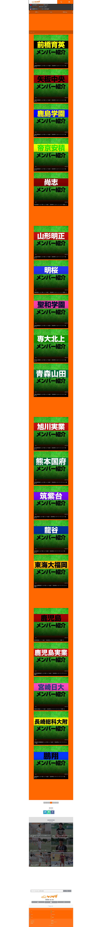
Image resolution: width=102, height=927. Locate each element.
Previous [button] (29, 12)
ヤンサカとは (32, 920)
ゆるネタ (53, 914)
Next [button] (72, 12)
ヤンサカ (31, 32)
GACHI (53, 911)
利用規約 (32, 923)
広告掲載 (52, 920)
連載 (53, 917)
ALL (31, 911)
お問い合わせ (32, 921)
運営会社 (52, 923)
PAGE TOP (51, 906)
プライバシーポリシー (54, 921)
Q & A (32, 917)
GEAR (32, 914)
